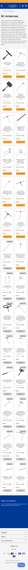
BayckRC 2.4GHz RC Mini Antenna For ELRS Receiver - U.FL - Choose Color (20, 256)
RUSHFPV (18, 290)
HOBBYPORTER (6, 100)
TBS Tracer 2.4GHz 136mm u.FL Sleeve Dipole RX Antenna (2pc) (7, 193)
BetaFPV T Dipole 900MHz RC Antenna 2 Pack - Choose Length (20, 161)
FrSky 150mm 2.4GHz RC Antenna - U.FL (7, 287)
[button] (1, 5)
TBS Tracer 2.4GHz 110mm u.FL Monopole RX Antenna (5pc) (7, 256)
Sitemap (17, 560)
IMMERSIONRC (6, 450)
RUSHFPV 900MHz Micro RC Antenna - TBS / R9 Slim (20, 287)
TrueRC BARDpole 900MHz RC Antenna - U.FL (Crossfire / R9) (20, 128)
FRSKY (4, 290)
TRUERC (17, 133)
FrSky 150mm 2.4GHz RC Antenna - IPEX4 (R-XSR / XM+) (20, 478)
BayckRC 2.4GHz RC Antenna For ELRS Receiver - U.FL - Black (7, 350)
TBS (17, 100)
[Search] (20, 6)
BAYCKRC (18, 259)
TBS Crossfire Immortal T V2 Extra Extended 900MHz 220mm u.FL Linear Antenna (20, 318)
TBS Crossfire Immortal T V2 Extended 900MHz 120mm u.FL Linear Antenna (7, 129)
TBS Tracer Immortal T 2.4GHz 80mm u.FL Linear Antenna (7, 224)
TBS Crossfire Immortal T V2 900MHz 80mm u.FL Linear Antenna (20, 64)
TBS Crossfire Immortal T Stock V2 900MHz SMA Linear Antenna (21, 193)
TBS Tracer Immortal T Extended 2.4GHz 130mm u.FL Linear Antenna (20, 96)
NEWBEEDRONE (19, 354)
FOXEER (17, 228)
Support (4, 532)
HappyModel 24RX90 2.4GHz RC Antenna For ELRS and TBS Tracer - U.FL (7, 413)
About (3, 536)
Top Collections (7, 541)
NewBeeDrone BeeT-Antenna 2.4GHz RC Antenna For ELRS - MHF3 (20, 350)
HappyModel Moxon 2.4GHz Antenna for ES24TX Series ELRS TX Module (20, 382)
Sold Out (7, 459)
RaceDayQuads (19, 562)
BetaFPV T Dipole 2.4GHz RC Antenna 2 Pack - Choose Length (7, 161)
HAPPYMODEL (19, 385)
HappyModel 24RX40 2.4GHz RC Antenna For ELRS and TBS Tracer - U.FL (20, 413)
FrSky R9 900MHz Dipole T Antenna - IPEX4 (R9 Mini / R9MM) (20, 445)
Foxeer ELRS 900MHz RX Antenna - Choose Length (20, 224)
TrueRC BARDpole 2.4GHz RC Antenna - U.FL (7, 381)
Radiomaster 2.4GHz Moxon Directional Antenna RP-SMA (7, 96)
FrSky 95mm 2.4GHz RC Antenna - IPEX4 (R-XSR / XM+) (7, 477)
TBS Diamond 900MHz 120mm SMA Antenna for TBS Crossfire (7, 318)
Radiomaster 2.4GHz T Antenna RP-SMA (7, 63)
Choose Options (7, 173)
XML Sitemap (9, 560)
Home (5, 11)
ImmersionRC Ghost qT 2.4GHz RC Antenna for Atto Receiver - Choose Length (7, 446)
